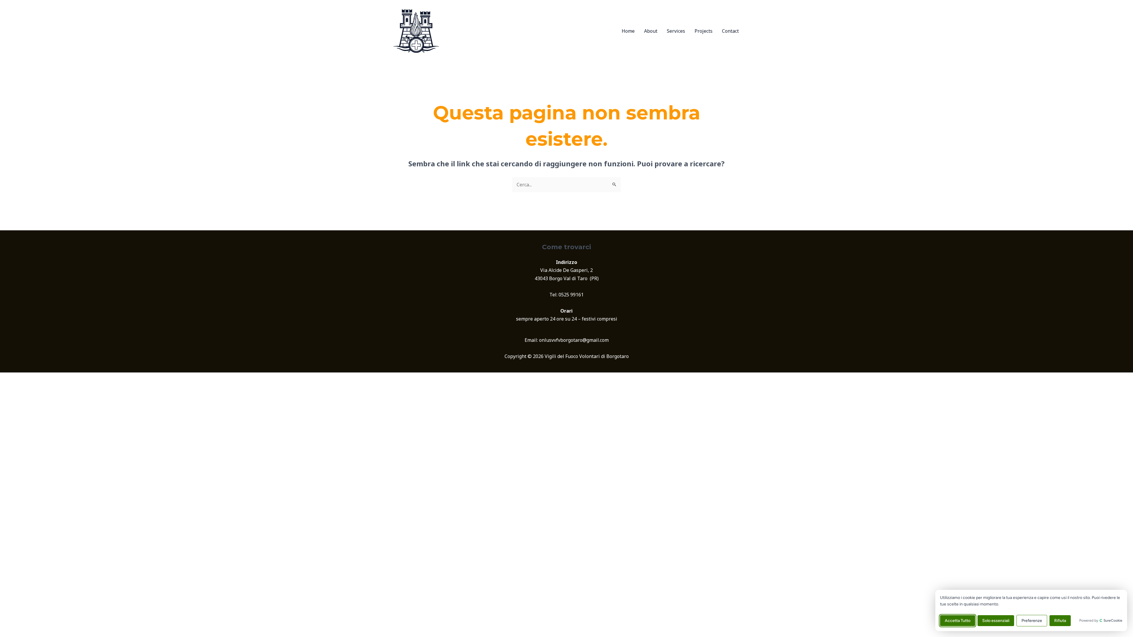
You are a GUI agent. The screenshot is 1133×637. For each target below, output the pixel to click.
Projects (704, 31)
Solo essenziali (995, 620)
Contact (730, 31)
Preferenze (1031, 620)
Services (676, 31)
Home (628, 31)
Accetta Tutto (957, 620)
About (650, 31)
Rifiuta (1060, 620)
